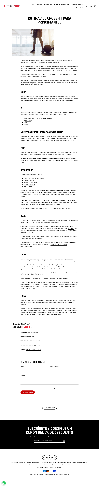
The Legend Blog (50, 407)
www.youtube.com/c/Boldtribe (32, 345)
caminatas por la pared (26, 246)
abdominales (71, 228)
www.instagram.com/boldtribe (33, 349)
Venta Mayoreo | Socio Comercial (34, 462)
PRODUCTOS (48, 4)
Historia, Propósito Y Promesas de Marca (62, 462)
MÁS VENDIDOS (37, 4)
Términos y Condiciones (67, 465)
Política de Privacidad (55, 465)
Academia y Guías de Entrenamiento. (80, 462)
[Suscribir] (63, 441)
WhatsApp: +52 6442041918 (56, 467)
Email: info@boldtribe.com (42, 467)
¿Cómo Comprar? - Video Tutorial (18, 462)
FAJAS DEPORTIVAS (77, 4)
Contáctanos (87, 465)
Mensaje (22, 375)
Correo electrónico (54, 366)
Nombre (22, 366)
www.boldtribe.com (33, 332)
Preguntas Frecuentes (78, 465)
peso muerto (28, 120)
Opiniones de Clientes (47, 462)
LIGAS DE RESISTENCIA (61, 4)
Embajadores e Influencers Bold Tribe (17, 465)
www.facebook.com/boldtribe (33, 341)
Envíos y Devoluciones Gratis (43, 465)
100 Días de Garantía (31, 465)
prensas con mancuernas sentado (59, 244)
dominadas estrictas (30, 184)
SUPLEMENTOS (78, 8)
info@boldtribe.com (29, 336)
